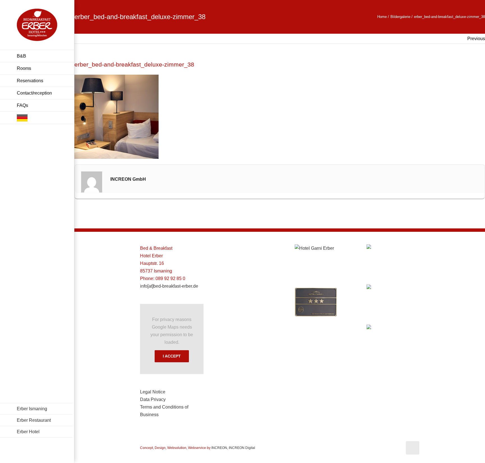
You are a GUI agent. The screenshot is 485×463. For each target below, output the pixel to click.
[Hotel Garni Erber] (315, 248)
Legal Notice (152, 391)
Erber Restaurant (34, 420)
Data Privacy (153, 399)
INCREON (219, 448)
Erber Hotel (28, 431)
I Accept (172, 356)
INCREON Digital (242, 448)
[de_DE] (37, 118)
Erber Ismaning (32, 408)
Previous (476, 38)
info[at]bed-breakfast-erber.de (169, 286)
